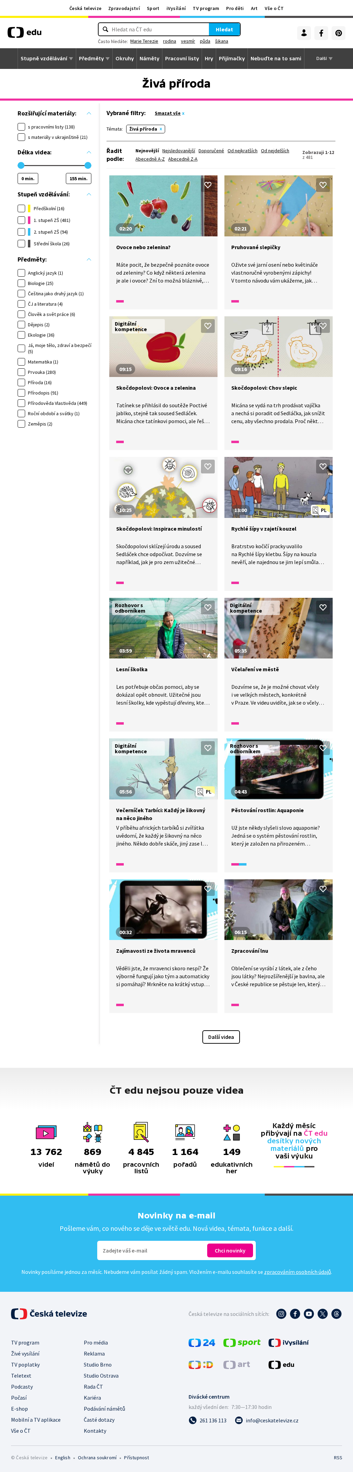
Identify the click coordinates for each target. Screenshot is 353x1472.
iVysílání (176, 8)
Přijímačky (232, 58)
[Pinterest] (338, 33)
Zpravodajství (124, 8)
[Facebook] (321, 33)
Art (254, 8)
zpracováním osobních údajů (297, 1271)
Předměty (91, 58)
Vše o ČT (274, 8)
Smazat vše (168, 113)
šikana (221, 41)
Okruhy (124, 58)
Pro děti (235, 8)
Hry (209, 58)
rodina (169, 41)
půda (205, 41)
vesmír (188, 41)
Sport (153, 8)
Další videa (221, 1036)
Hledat (224, 29)
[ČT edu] (24, 35)
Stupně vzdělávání (44, 58)
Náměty (149, 58)
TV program (206, 8)
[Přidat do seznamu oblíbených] (208, 185)
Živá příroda (143, 129)
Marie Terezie (144, 41)
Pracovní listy (182, 58)
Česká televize (85, 8)
